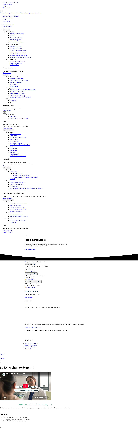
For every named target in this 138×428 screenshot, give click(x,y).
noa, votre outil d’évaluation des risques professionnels (27, 188)
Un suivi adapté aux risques (18, 50)
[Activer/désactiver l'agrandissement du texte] (2, 11)
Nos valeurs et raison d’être (18, 137)
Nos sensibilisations (16, 63)
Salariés (6, 75)
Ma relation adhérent (16, 37)
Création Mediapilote (31, 343)
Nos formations (14, 65)
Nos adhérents (14, 141)
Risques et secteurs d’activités (19, 216)
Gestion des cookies (31, 345)
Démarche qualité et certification (20, 145)
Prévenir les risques (8, 200)
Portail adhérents (8, 25)
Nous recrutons (7, 4)
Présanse (12, 152)
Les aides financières (16, 211)
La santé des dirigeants (17, 43)
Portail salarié (14, 86)
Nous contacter (8, 232)
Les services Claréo (15, 41)
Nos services (7, 167)
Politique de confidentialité (18, 156)
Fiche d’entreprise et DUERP (18, 209)
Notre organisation (15, 134)
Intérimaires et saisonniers (17, 52)
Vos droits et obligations (17, 33)
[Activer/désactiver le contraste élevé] (0, 11)
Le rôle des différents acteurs (18, 204)
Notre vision (13, 136)
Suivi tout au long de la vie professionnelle (23, 90)
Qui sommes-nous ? (9, 130)
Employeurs (7, 30)
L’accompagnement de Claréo (19, 80)
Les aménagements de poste (18, 55)
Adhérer (12, 35)
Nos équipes (13, 148)
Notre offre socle (18, 173)
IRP (4, 112)
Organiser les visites (16, 46)
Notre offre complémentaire (21, 175)
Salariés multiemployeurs (17, 54)
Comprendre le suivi (16, 48)
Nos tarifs (12, 179)
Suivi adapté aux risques (17, 91)
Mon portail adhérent (16, 39)
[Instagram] (27, 304)
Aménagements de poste (17, 95)
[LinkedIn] (26, 304)
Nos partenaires (14, 154)
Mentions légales (30, 347)
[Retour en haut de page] (0, 427)
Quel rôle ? (13, 116)
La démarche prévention (17, 207)
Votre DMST (13, 84)
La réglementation (15, 205)
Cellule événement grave (11, 2)
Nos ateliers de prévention (17, 61)
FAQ (4, 6)
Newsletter (6, 8)
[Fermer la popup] (0, 362)
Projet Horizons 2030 (16, 143)
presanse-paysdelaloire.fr (33, 327)
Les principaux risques (16, 215)
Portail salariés (7, 26)
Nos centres (13, 150)
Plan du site (28, 349)
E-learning (13, 101)
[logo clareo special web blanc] (21, 13)
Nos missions (14, 139)
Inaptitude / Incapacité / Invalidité (20, 57)
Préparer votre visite (15, 82)
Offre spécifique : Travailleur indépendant (25, 177)
